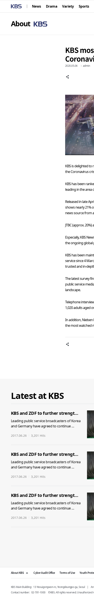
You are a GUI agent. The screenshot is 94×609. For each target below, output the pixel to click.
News (36, 6)
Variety (68, 6)
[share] (68, 77)
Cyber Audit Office (44, 573)
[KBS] (16, 6)
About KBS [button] (17, 573)
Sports (84, 6)
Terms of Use (67, 573)
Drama (51, 6)
